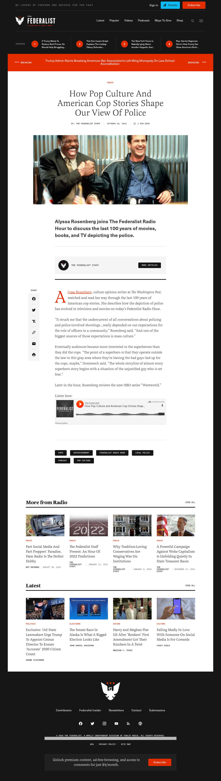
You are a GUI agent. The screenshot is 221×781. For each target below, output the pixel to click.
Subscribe (194, 5)
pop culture (83, 460)
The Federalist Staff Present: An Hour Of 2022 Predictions (85, 552)
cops (60, 452)
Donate (172, 5)
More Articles (149, 265)
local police (142, 452)
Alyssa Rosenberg (80, 292)
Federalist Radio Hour (112, 452)
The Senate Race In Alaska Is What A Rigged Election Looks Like (88, 635)
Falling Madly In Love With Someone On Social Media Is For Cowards (176, 635)
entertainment (81, 452)
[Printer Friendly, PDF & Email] (33, 355)
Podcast (62, 460)
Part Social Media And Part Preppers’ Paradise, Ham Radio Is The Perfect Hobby (45, 554)
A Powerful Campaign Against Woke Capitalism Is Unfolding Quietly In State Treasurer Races (176, 554)
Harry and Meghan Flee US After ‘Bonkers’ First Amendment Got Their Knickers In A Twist (131, 637)
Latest (33, 585)
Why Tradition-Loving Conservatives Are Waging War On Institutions (130, 554)
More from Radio (46, 502)
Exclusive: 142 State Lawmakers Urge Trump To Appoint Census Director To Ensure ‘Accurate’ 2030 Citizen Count (44, 642)
